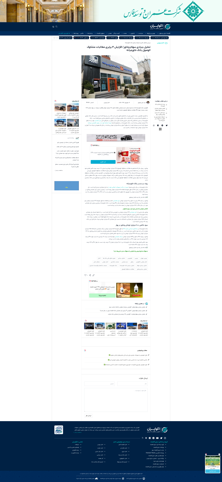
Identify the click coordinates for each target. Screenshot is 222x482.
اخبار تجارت (100, 448)
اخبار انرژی (124, 451)
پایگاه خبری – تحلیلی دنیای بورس (155, 458)
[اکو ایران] (160, 26)
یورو (149, 37)
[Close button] (219, 454)
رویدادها (76, 33)
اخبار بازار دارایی (99, 451)
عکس (82, 33)
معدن (110, 33)
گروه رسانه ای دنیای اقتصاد (157, 444)
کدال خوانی (105, 262)
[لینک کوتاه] (93, 275)
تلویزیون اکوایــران (63, 33)
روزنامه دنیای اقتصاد (158, 447)
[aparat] (146, 438)
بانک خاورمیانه (113, 265)
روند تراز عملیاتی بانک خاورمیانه (160, 105)
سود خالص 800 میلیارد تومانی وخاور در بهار (160, 113)
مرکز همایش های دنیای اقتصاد (156, 456)
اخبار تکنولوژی (123, 458)
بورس (136, 258)
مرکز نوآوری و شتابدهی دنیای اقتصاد (154, 467)
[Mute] (120, 296)
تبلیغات (77, 444)
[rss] (142, 438)
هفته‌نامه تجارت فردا (158, 461)
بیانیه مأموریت (75, 453)
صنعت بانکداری (115, 262)
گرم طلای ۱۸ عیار (64, 37)
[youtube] (157, 438)
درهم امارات (134, 37)
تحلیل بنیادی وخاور (142, 269)
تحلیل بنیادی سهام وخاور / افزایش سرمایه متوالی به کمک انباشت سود (127, 307)
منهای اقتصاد (100, 33)
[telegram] (162, 125)
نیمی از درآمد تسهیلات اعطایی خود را (118, 187)
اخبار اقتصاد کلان (123, 444)
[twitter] (167, 125)
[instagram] (165, 438)
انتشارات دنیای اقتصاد (158, 464)
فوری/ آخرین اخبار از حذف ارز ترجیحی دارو (68, 142)
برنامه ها (90, 33)
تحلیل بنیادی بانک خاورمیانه (127, 265)
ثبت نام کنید (212, 471)
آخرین (77, 138)
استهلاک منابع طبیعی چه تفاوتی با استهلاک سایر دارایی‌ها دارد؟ (159, 118)
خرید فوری (103, 162)
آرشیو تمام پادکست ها (97, 462)
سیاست (140, 33)
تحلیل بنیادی (121, 258)
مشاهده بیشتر (59, 170)
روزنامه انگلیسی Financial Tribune (155, 453)
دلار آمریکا (80, 37)
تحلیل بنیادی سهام (142, 265)
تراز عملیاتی (98, 120)
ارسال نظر (88, 416)
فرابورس (130, 258)
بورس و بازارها (151, 33)
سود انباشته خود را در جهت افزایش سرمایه (99, 123)
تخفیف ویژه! (102, 295)
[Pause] (118, 296)
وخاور (132, 262)
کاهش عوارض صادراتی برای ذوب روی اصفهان (160, 109)
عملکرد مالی (97, 262)
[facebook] (158, 125)
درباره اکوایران (75, 450)
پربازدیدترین (70, 138)
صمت (125, 33)
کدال (99, 258)
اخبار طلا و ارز (123, 448)
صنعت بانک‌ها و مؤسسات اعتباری (98, 265)
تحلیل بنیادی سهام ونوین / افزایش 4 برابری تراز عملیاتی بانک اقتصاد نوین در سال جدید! (122, 310)
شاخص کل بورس (100, 37)
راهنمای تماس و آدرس (73, 447)
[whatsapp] (154, 125)
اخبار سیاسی (100, 455)
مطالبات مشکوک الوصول (128, 269)
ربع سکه (163, 37)
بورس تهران (144, 258)
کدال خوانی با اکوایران (141, 262)
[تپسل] (91, 145)
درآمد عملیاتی (119, 237)
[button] (54, 37)
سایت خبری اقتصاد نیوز (158, 450)
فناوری (133, 33)
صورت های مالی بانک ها (109, 258)
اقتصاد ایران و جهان (164, 33)
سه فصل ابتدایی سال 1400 (130, 229)
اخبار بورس (160, 43)
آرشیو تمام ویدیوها (122, 462)
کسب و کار (116, 33)
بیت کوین (118, 37)
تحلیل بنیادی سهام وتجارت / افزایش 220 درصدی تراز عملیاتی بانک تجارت (126, 314)
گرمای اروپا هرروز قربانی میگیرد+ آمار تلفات (68, 147)
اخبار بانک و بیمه (122, 455)
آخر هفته (100, 458)
